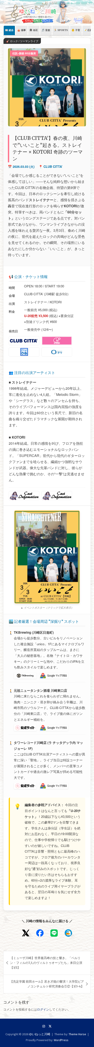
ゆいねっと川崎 (39, 1034)
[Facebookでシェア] (40, 933)
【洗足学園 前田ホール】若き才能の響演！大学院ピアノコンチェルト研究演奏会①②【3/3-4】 (47, 984)
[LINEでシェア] (54, 933)
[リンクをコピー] (68, 933)
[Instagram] (44, 1026)
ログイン (43, 1009)
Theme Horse (77, 1034)
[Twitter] (50, 1026)
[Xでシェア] (26, 933)
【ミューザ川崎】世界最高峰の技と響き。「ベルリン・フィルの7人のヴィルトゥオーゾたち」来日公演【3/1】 (46, 963)
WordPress (61, 1040)
